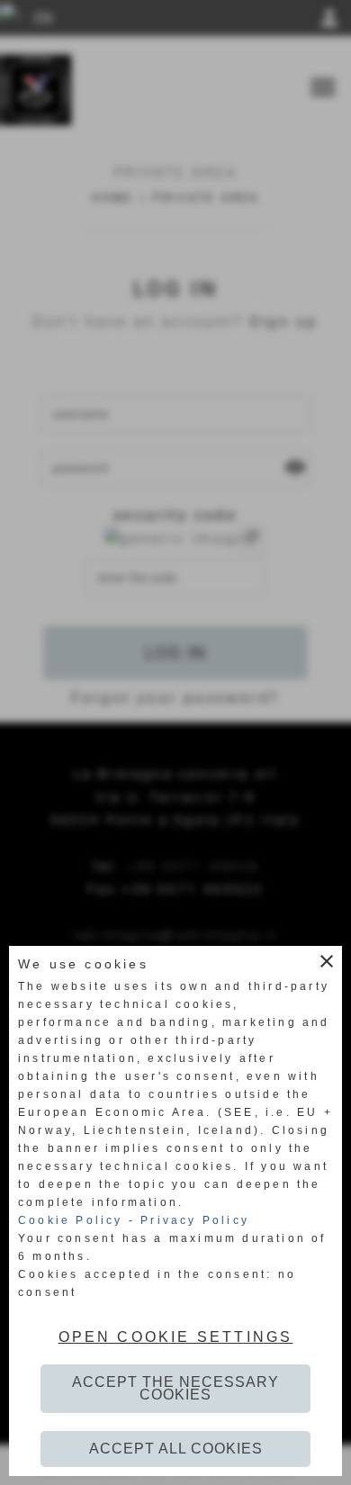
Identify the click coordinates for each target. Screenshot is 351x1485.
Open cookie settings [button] (175, 1337)
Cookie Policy (70, 1220)
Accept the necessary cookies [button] (175, 1388)
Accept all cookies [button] (176, 1448)
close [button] (327, 961)
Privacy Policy (194, 1220)
